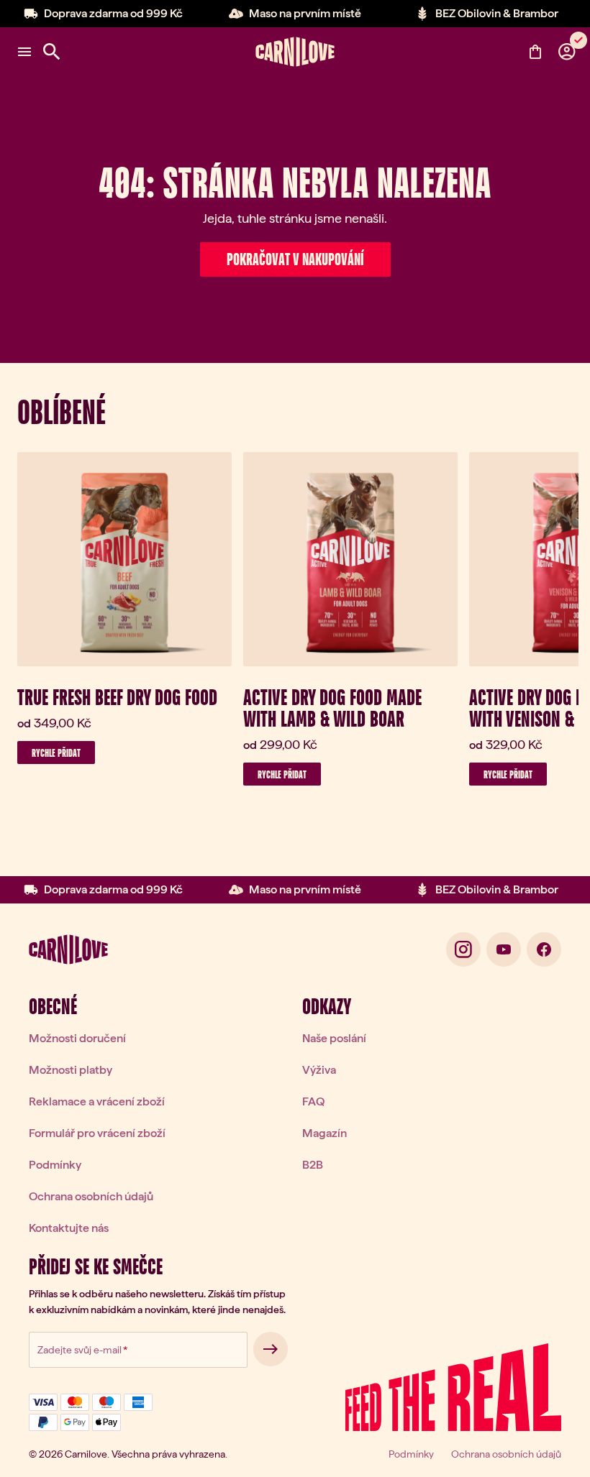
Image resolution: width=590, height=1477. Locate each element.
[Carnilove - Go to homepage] (295, 52)
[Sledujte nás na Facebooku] (544, 949)
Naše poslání (334, 1038)
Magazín (324, 1133)
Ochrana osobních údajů (91, 1196)
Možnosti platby (70, 1070)
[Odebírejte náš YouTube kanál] (503, 949)
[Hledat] (51, 51)
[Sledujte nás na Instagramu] (463, 949)
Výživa (319, 1070)
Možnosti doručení (77, 1038)
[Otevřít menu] (24, 52)
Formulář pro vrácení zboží (97, 1133)
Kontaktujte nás (69, 1228)
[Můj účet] (567, 51)
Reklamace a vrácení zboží (97, 1101)
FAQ (313, 1101)
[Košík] (535, 51)
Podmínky (55, 1165)
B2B (312, 1165)
